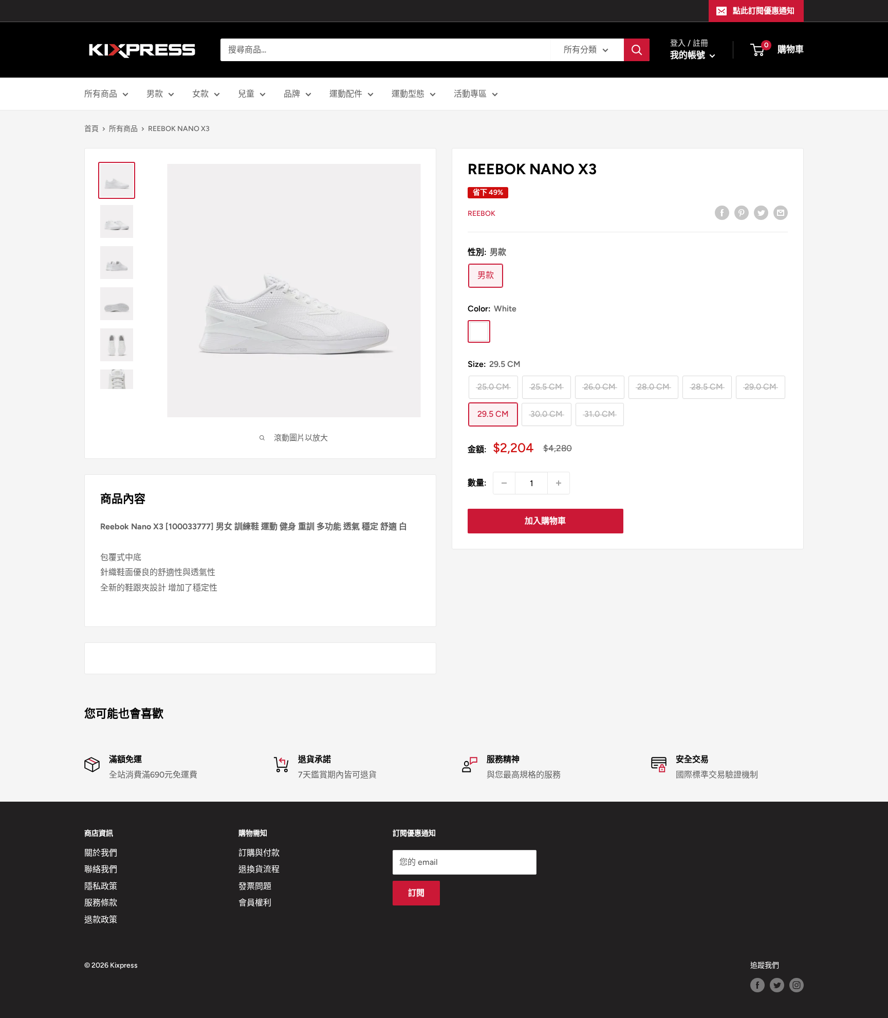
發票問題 (254, 886)
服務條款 (100, 903)
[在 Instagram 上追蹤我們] (796, 985)
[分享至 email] (780, 212)
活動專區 (470, 94)
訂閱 (416, 893)
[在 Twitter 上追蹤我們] (777, 985)
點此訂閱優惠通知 (763, 10)
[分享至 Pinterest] (741, 212)
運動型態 (408, 94)
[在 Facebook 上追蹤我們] (757, 985)
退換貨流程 (259, 869)
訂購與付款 (259, 853)
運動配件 (345, 94)
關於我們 (100, 853)
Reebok (481, 213)
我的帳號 (688, 55)
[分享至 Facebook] (722, 212)
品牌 (292, 94)
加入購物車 (545, 521)
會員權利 (254, 903)
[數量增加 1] (558, 483)
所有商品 (100, 94)
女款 (200, 94)
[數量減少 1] (504, 483)
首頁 (91, 128)
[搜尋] (637, 50)
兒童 (246, 94)
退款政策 (100, 919)
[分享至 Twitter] (761, 212)
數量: (477, 483)
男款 (154, 94)
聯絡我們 (100, 869)
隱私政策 (100, 886)
